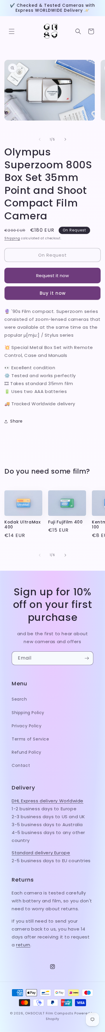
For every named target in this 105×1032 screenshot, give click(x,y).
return (23, 945)
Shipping (12, 238)
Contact (21, 765)
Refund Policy (26, 752)
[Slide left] (39, 139)
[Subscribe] (86, 658)
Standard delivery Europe (41, 853)
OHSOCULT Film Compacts (49, 1013)
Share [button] (16, 421)
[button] (11, 31)
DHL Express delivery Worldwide (47, 801)
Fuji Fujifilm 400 (65, 522)
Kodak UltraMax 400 (22, 525)
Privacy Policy (26, 726)
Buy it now (53, 293)
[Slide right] (65, 139)
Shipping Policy (28, 713)
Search (19, 699)
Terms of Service (30, 739)
